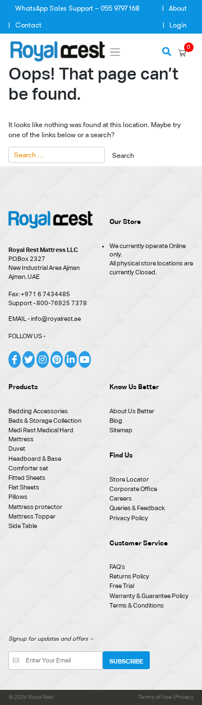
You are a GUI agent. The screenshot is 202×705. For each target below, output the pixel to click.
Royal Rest (40, 697)
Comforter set (28, 468)
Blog (115, 420)
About (178, 8)
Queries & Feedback (137, 508)
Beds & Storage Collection (44, 420)
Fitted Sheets (26, 477)
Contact (28, 25)
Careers (120, 498)
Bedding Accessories (38, 411)
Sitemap (120, 430)
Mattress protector (35, 506)
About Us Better (131, 411)
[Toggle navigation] (115, 52)
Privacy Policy (128, 518)
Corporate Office (133, 488)
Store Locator (129, 479)
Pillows (17, 496)
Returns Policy (129, 576)
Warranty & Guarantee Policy (149, 595)
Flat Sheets (23, 487)
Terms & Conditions (136, 605)
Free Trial (121, 585)
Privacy (184, 697)
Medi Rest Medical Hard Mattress (41, 434)
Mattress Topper (32, 516)
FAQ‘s (117, 566)
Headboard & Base (34, 458)
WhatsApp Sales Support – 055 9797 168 (77, 8)
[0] (182, 53)
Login (178, 25)
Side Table (22, 525)
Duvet (16, 448)
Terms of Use (155, 697)
